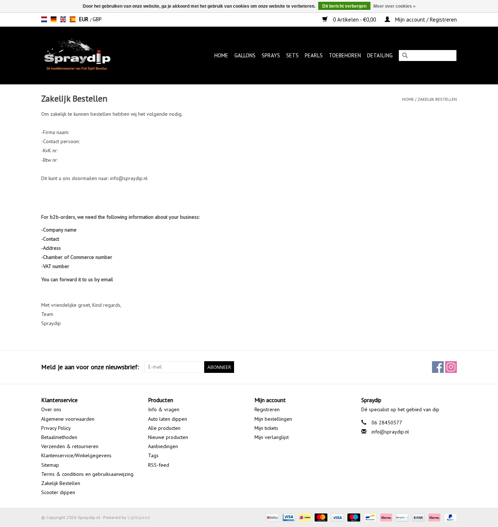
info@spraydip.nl (390, 431)
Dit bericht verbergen (344, 6)
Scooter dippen (58, 492)
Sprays (271, 55)
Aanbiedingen (163, 446)
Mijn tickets (266, 428)
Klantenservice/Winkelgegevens (76, 455)
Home (221, 55)
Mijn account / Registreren (425, 19)
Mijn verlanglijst (271, 437)
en (63, 19)
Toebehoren (345, 55)
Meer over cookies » (394, 6)
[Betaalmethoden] (272, 517)
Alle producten (164, 428)
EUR (84, 19)
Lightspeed (139, 517)
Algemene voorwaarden (67, 419)
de (54, 19)
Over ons (51, 409)
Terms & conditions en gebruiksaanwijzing (87, 474)
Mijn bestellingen (273, 419)
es (72, 19)
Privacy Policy (56, 428)
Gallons (245, 55)
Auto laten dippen (167, 419)
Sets (292, 55)
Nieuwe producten (168, 437)
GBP (97, 19)
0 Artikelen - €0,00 (354, 19)
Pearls (314, 55)
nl (44, 19)
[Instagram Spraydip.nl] (451, 367)
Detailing (380, 55)
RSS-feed (158, 465)
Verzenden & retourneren (69, 446)
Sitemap (50, 465)
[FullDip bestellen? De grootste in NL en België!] (88, 55)
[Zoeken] (404, 56)
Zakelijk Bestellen (437, 99)
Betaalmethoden (59, 437)
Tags (153, 455)
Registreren (267, 409)
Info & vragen (163, 409)
